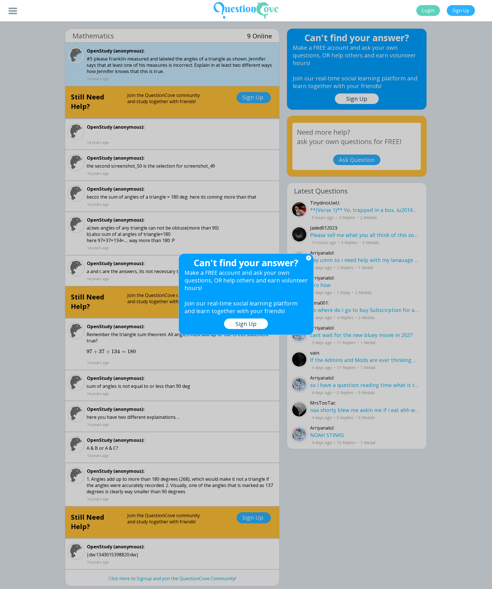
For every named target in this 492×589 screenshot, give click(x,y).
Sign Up (460, 10)
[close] (308, 258)
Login (428, 10)
